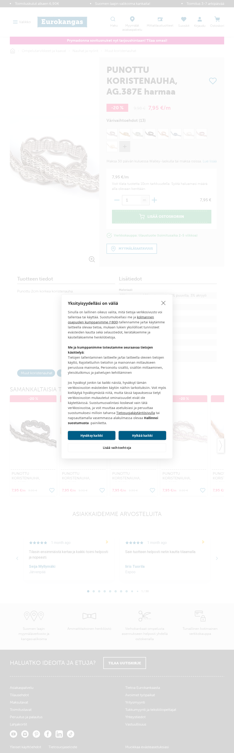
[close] (163, 302)
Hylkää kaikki (142, 436)
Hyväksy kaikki (91, 436)
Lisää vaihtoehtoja (117, 448)
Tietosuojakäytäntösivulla (135, 413)
